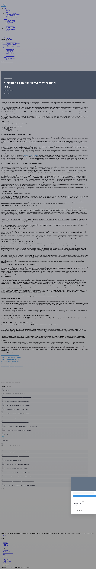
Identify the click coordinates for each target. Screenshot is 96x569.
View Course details (8, 90)
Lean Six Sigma (8, 78)
